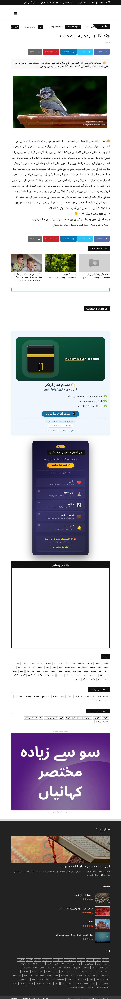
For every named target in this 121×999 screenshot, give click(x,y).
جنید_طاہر (67, 967)
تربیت (106, 667)
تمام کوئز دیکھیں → (61, 547)
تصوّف (34, 963)
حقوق (47, 667)
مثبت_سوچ (93, 675)
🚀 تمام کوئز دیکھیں (60, 465)
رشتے (19, 667)
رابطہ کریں (82, 2)
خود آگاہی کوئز (30, 2)
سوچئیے (67, 671)
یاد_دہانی (30, 983)
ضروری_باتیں (39, 975)
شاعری (45, 671)
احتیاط (97, 663)
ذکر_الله (68, 717)
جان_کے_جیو (78, 696)
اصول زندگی (58, 663)
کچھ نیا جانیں (98, 14)
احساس (89, 663)
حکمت (40, 667)
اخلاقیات (81, 663)
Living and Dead (72, 27)
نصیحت (60, 675)
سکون (60, 671)
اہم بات (31, 663)
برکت (17, 663)
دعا (80, 717)
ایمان (24, 663)
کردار (106, 679)
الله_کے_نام (48, 663)
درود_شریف (104, 971)
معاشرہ (77, 675)
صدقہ (15, 671)
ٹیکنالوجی (31, 675)
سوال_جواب (104, 975)
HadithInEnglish (89, 27)
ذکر (25, 667)
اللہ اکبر (39, 663)
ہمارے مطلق (68, 2)
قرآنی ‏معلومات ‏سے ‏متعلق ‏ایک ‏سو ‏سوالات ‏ (84, 866)
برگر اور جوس (46, 27)
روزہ (106, 671)
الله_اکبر (105, 717)
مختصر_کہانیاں (103, 983)
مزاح (56, 27)
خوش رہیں (26, 967)
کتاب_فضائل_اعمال (102, 721)
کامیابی (16, 675)
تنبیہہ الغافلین (70, 667)
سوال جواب (77, 671)
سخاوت (93, 671)
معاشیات (69, 675)
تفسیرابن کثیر (82, 667)
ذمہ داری (32, 667)
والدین (107, 42)
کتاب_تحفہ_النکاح (31, 717)
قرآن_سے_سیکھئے (51, 717)
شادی (53, 671)
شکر (38, 671)
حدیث (54, 667)
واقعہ (47, 675)
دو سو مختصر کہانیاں (49, 2)
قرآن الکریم (30, 27)
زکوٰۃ (100, 671)
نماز (53, 675)
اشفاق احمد (58, 959)
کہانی (100, 679)
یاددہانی (85, 679)
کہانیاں (93, 679)
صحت (21, 671)
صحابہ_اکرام (30, 671)
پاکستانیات (18, 696)
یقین (78, 679)
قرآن (101, 675)
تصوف (92, 667)
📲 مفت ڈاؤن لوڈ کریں (60, 414)
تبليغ (62, 963)
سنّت (86, 671)
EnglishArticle (102, 987)
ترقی (99, 667)
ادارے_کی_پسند (70, 663)
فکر (107, 675)
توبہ (60, 667)
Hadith (90, 987)
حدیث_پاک (87, 717)
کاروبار (23, 675)
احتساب (105, 663)
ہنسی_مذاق (40, 983)
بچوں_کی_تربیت (90, 696)
